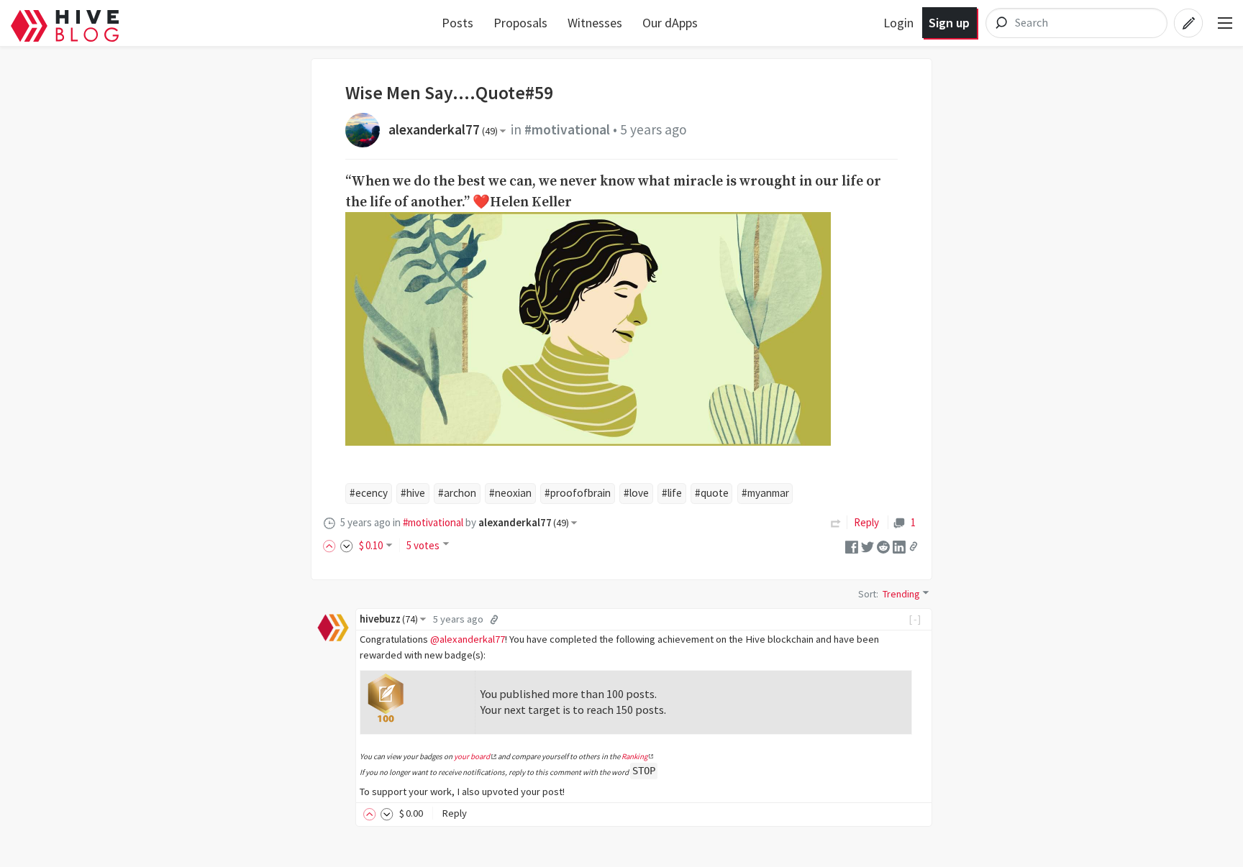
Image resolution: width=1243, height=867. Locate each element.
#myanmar (765, 493)
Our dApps (670, 22)
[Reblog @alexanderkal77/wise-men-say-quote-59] (835, 522)
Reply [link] (866, 522)
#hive (413, 493)
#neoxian (510, 493)
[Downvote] (346, 545)
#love (636, 493)
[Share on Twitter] (867, 545)
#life (672, 493)
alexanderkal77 (443, 129)
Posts (457, 22)
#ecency (369, 493)
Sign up (949, 22)
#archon (457, 493)
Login (898, 22)
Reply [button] (454, 813)
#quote (712, 493)
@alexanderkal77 (467, 639)
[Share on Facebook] (851, 545)
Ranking (634, 756)
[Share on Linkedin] (899, 545)
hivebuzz (389, 619)
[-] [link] (915, 619)
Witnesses (595, 22)
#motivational (567, 129)
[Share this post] (913, 546)
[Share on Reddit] (883, 545)
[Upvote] (331, 545)
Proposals (520, 22)
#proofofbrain (578, 493)
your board (472, 756)
